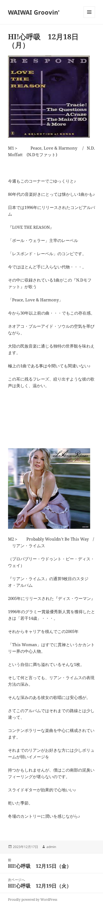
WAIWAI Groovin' (34, 12)
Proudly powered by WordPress (32, 899)
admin (51, 846)
